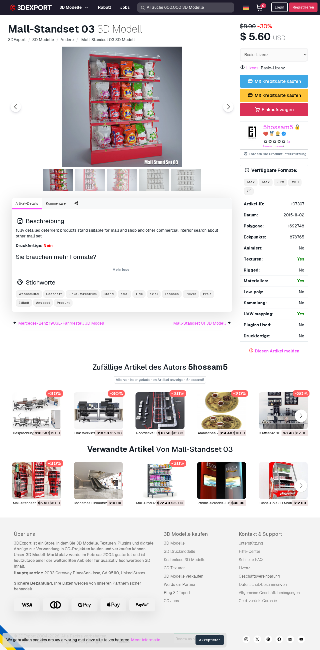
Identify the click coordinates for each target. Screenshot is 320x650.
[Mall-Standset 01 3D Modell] (36, 480)
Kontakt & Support (260, 534)
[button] (301, 416)
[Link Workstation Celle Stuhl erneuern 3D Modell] (98, 410)
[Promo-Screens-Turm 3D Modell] (221, 480)
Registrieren (303, 7)
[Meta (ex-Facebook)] (279, 640)
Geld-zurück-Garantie (258, 600)
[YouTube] (301, 640)
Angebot (43, 303)
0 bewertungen (276, 144)
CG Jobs (171, 600)
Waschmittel (28, 294)
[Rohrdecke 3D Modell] (160, 410)
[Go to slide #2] (90, 180)
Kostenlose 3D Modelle (185, 559)
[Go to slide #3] (122, 180)
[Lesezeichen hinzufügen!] (54, 422)
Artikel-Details (27, 203)
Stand (109, 294)
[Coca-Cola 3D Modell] (283, 480)
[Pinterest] (268, 640)
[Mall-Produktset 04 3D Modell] (160, 480)
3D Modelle (174, 543)
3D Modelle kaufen (186, 534)
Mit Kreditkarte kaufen (277, 81)
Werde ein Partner (180, 584)
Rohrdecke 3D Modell (153, 433)
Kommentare (56, 203)
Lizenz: (253, 68)
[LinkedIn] (290, 640)
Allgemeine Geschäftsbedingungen (269, 592)
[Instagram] (246, 640)
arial (124, 294)
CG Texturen (175, 568)
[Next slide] (228, 106)
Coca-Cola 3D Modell (277, 503)
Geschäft (54, 294)
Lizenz (244, 568)
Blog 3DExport (177, 592)
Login (279, 7)
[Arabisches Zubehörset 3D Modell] (221, 410)
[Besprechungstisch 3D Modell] (36, 410)
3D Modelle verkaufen (183, 576)
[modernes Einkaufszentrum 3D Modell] (98, 480)
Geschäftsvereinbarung (259, 576)
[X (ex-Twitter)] (257, 640)
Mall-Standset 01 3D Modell (199, 323)
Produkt (63, 303)
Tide (139, 294)
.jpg (280, 182)
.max (250, 182)
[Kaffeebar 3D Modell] (283, 410)
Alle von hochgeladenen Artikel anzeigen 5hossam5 (160, 379)
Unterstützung (251, 543)
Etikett (23, 303)
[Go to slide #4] (154, 180)
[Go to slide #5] (186, 180)
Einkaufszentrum (82, 294)
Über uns (24, 534)
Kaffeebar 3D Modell (276, 433)
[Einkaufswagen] (43, 422)
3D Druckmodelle (179, 551)
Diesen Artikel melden (277, 351)
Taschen (171, 294)
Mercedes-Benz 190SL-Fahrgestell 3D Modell (61, 323)
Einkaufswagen (277, 109)
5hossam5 (278, 127)
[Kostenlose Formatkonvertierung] (249, 191)
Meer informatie (145, 639)
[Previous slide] (15, 106)
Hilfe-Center (249, 551)
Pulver (191, 294)
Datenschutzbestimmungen (263, 584)
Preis (207, 294)
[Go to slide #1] (58, 180)
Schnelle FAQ (251, 559)
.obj (295, 182)
